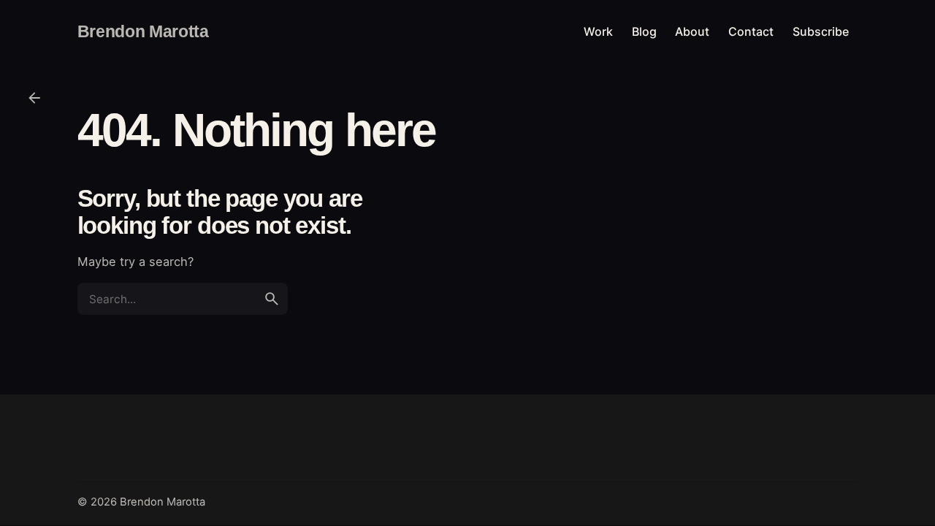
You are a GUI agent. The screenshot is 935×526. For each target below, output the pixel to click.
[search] (272, 299)
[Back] (34, 97)
